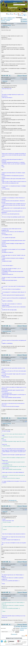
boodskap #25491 (8, 358)
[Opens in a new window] (23, 2)
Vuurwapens (4, 23)
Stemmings (3, 20)
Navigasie (8, 20)
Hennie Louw (5, 81)
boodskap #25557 (12, 508)
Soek (12, 14)
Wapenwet (22, 630)
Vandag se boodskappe (7, 19)
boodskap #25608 (12, 594)
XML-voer (23, 635)
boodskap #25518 (12, 357)
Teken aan (21, 15)
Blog (8, 14)
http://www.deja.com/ (13, 500)
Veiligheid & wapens (11, 17)
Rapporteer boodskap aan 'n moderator (21, 73)
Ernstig (5, 17)
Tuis (26, 15)
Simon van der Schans (7, 331)
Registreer (25, 14)
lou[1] (4, 567)
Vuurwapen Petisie (23, 628)
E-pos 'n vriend (4, 21)
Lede (20, 14)
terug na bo (14, 634)
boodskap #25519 (12, 420)
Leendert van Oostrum (7, 25)
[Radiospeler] (26, 2)
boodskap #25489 (10, 23)
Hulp (16, 14)
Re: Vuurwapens (5, 77)
